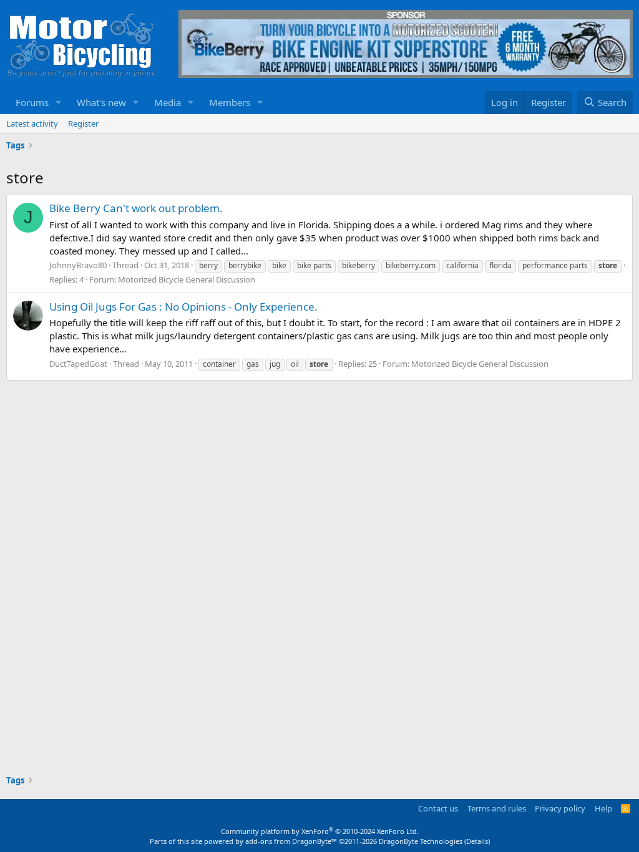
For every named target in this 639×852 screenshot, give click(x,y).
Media (167, 102)
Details (477, 841)
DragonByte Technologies (420, 841)
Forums (32, 102)
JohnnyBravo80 (78, 265)
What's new (101, 102)
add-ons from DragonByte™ (291, 841)
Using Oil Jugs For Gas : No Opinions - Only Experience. (183, 306)
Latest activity (32, 123)
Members (229, 102)
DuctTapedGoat (78, 363)
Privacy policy (560, 808)
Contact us (438, 808)
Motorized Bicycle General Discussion (186, 279)
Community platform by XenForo (320, 831)
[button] (58, 102)
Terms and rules (496, 808)
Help (603, 808)
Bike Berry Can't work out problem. (136, 208)
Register (83, 123)
